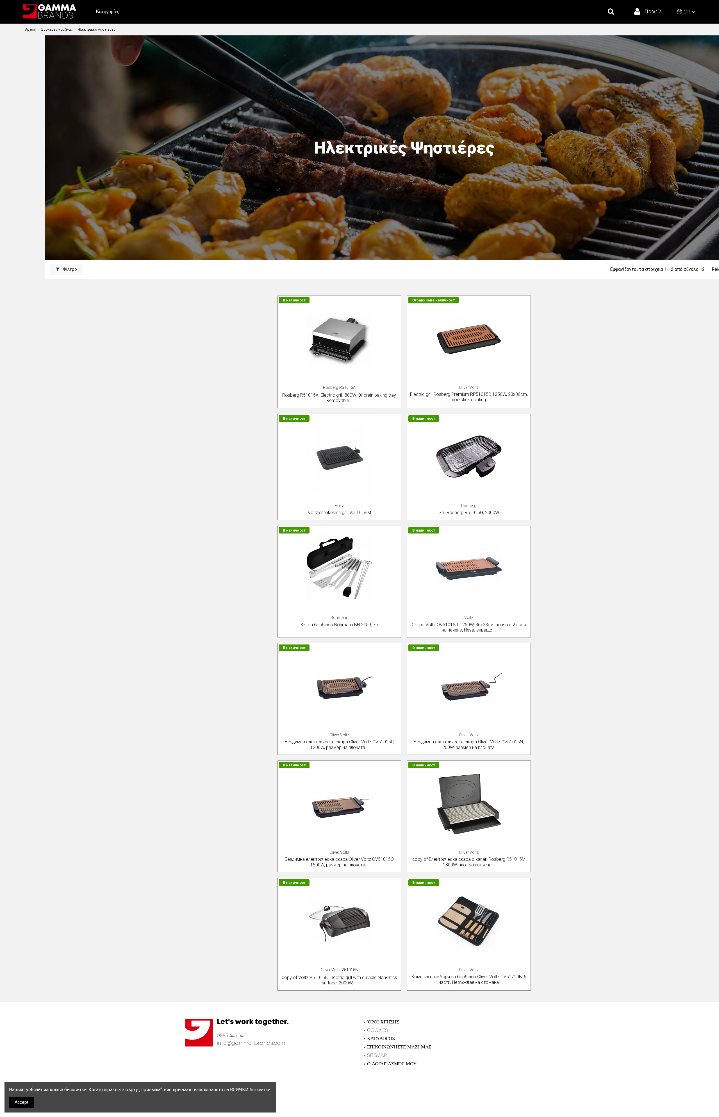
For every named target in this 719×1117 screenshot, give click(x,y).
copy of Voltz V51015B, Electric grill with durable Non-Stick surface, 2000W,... (339, 980)
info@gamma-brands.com (251, 1043)
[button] (107, 11)
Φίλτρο (69, 269)
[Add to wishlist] (396, 304)
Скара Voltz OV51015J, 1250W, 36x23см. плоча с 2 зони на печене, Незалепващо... (469, 627)
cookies (377, 1031)
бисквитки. (261, 1090)
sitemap (377, 1056)
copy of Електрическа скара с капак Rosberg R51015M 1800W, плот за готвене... (468, 862)
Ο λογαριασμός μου (392, 1064)
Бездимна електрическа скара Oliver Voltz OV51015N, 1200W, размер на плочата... (469, 744)
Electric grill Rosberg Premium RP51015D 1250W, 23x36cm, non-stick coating (469, 397)
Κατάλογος (381, 1039)
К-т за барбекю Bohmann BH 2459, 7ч (339, 624)
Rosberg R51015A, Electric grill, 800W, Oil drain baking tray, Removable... (339, 397)
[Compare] (396, 315)
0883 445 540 (232, 1036)
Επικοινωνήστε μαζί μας (399, 1047)
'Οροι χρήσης (383, 1022)
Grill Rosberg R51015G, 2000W (468, 512)
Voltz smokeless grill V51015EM (339, 512)
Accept (21, 1102)
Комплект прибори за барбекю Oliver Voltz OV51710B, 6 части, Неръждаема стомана (468, 979)
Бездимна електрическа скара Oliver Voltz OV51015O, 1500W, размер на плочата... (339, 862)
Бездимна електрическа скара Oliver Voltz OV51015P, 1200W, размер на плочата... (339, 744)
